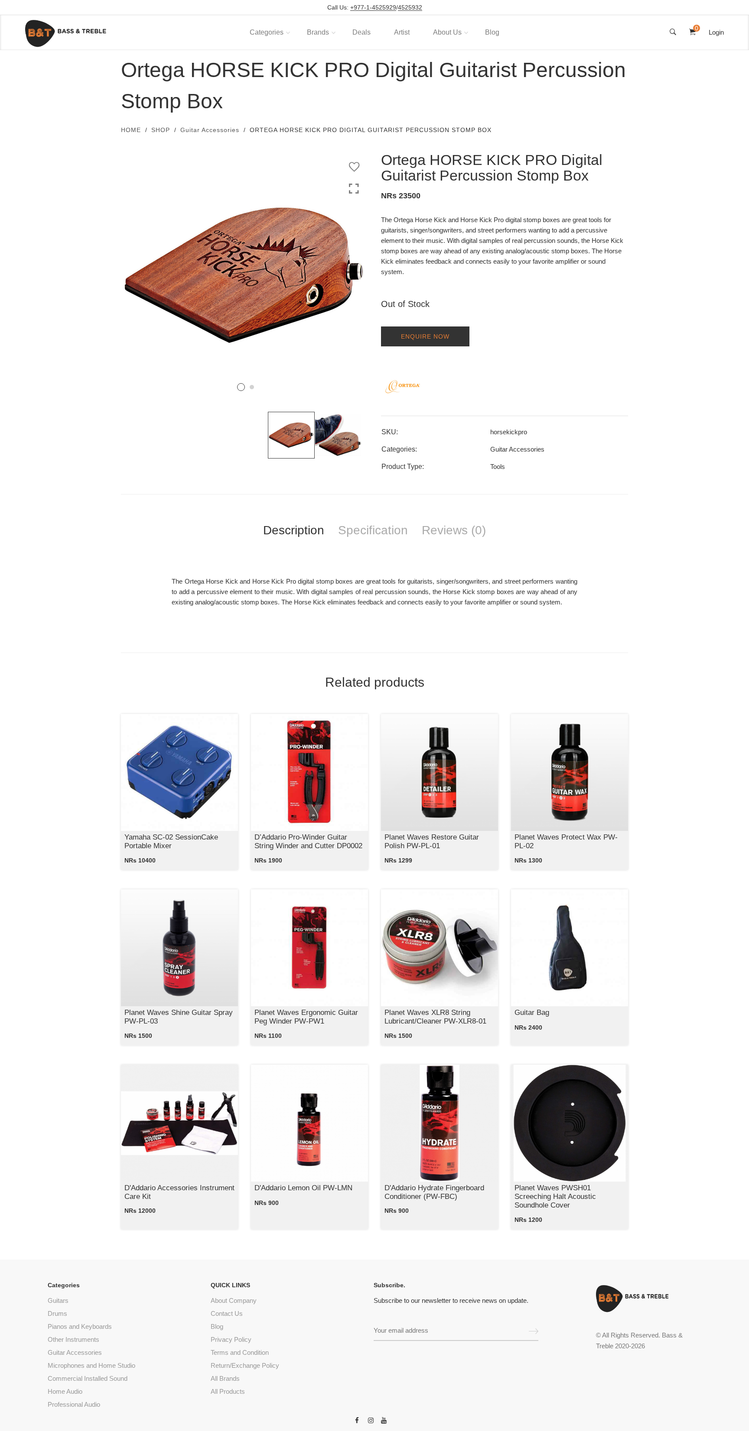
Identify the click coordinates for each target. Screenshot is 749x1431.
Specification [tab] (373, 530)
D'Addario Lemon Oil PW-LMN (303, 1188)
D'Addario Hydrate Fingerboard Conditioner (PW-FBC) (434, 1192)
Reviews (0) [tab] (454, 530)
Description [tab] (293, 530)
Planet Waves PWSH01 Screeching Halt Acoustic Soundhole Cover (555, 1197)
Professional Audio (74, 1404)
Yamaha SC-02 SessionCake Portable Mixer (171, 841)
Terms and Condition (240, 1352)
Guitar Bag (532, 1012)
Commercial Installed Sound (87, 1378)
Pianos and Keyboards (80, 1326)
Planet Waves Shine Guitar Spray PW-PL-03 (178, 1016)
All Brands (225, 1378)
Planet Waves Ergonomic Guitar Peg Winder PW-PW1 (306, 1016)
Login (716, 32)
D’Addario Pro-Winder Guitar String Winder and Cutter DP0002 (308, 841)
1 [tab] (241, 387)
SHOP (160, 129)
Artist (402, 32)
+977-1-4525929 (373, 7)
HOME (131, 129)
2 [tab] (252, 387)
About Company (234, 1300)
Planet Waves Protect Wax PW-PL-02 (566, 841)
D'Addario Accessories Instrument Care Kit (179, 1192)
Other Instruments (73, 1339)
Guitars (58, 1300)
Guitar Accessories (209, 129)
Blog (492, 32)
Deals (361, 32)
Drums (57, 1313)
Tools (497, 466)
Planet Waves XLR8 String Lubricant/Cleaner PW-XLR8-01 (435, 1016)
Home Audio (65, 1391)
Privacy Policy (231, 1339)
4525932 (410, 7)
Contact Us (227, 1313)
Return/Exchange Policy (245, 1365)
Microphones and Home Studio (91, 1365)
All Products (228, 1391)
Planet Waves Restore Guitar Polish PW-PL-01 (431, 841)
